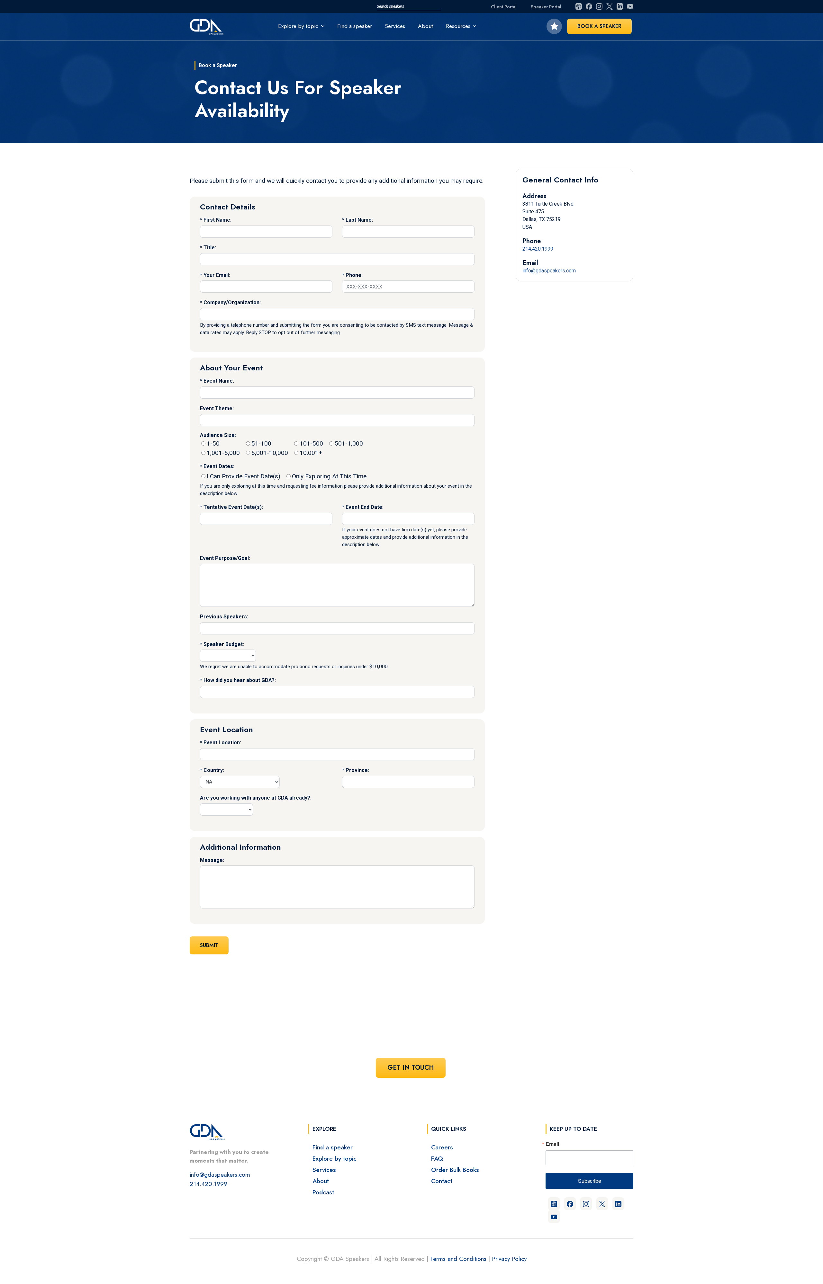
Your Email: (216, 275)
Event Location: (222, 742)
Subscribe (589, 1180)
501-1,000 (349, 443)
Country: (213, 770)
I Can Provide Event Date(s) (243, 476)
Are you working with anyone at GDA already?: (256, 798)
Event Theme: (217, 408)
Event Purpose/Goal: (225, 558)
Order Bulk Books (455, 1169)
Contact (441, 1180)
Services (395, 26)
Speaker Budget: (223, 644)
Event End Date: (365, 507)
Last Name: (359, 220)
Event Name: (218, 381)
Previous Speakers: (224, 617)
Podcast (323, 1192)
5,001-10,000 (269, 452)
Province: (357, 770)
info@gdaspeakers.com (549, 271)
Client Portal (504, 7)
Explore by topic (334, 1158)
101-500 (311, 443)
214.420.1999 (537, 249)
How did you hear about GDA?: (239, 680)
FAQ (437, 1158)
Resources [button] (458, 26)
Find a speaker (354, 26)
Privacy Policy (509, 1258)
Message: (212, 860)
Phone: (354, 275)
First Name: (217, 220)
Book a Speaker (599, 26)
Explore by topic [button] (298, 26)
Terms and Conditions (458, 1258)
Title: (209, 247)
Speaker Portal (546, 7)
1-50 (213, 443)
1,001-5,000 (223, 452)
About (425, 26)
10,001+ (311, 452)
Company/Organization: (232, 302)
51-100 (261, 443)
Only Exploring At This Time (329, 476)
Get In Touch (410, 1067)
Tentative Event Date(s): (233, 507)
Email (552, 1144)
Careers (442, 1147)
